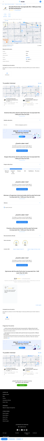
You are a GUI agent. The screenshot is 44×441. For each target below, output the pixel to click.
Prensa (4, 398)
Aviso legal (4, 432)
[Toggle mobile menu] (3, 1)
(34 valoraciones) (18, 10)
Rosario (24, 4)
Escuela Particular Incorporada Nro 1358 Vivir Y (31, 100)
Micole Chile (5, 417)
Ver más (39, 83)
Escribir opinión (38, 305)
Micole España (5, 413)
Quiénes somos (6, 394)
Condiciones (35, 432)
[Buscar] (40, 1)
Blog (4, 396)
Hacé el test (22, 385)
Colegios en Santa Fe (19, 4)
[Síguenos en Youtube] (26, 430)
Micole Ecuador (6, 421)
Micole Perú (5, 419)
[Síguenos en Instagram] (24, 430)
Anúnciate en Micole (7, 400)
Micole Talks (5, 402)
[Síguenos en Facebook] (22, 430)
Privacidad (17, 432)
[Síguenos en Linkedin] (17, 430)
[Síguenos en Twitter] (19, 430)
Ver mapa (6, 20)
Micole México (5, 415)
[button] (22, 120)
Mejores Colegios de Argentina (9, 4)
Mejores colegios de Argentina (9, 407)
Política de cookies (6, 436)
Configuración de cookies (27, 433)
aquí (8, 338)
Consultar (28, 57)
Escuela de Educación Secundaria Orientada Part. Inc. (12, 100)
